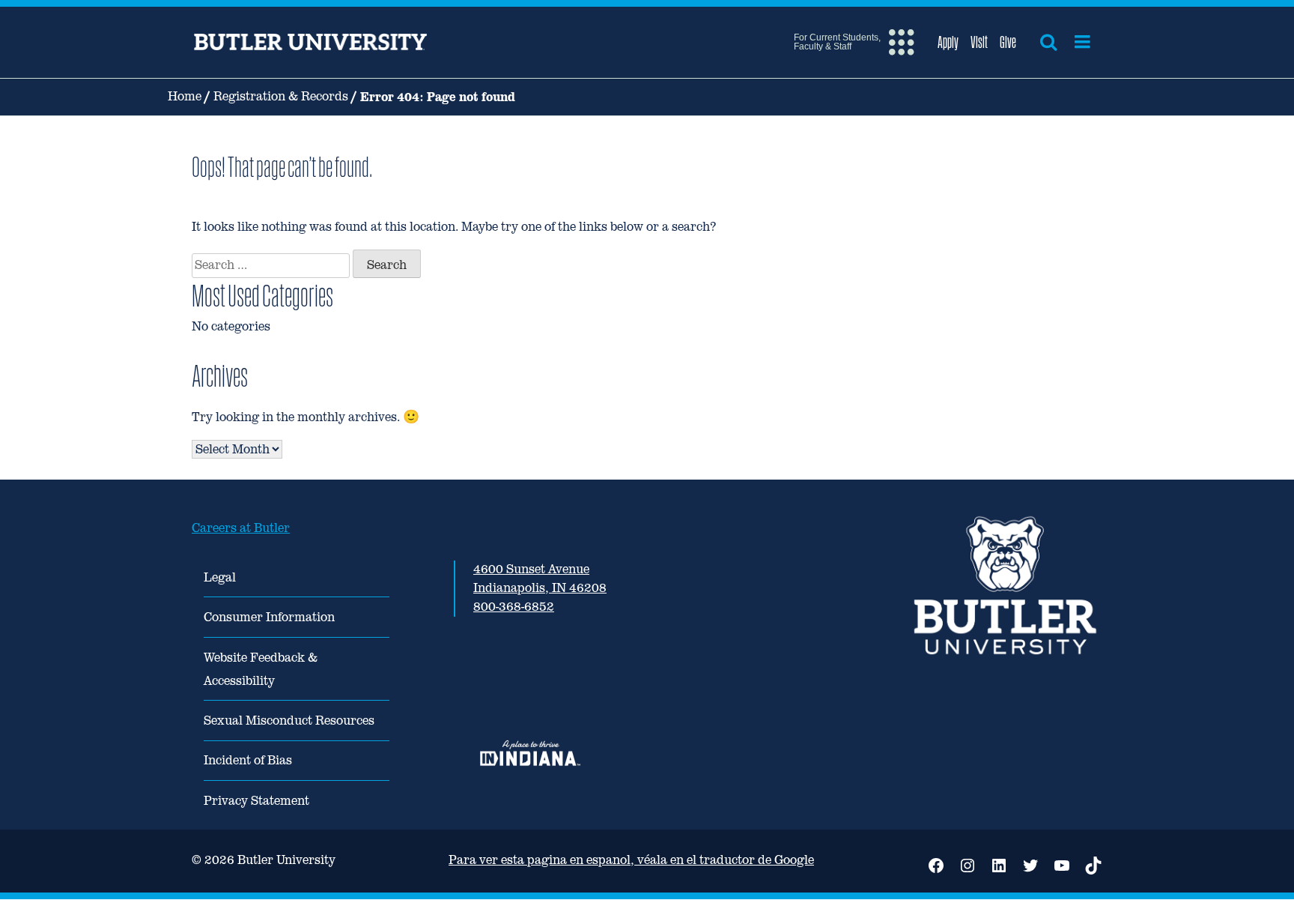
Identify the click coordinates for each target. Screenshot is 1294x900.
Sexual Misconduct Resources (289, 720)
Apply (948, 42)
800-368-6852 (513, 606)
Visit (979, 42)
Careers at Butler (241, 528)
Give (1008, 42)
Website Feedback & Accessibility (261, 669)
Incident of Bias (248, 760)
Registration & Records (280, 96)
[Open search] (1048, 42)
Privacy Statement (256, 801)
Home (184, 96)
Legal (220, 577)
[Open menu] (1082, 42)
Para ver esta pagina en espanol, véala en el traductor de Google (631, 860)
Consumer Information (269, 617)
